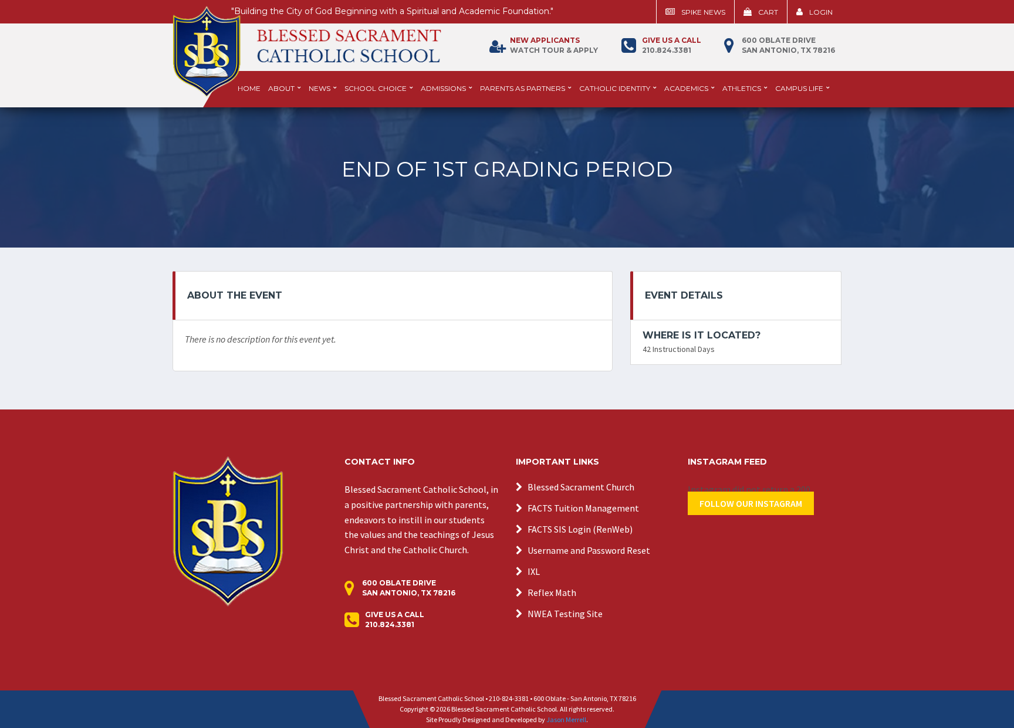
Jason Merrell (566, 719)
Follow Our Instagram (750, 503)
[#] (228, 530)
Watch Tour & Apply (554, 45)
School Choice (375, 88)
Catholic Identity (614, 88)
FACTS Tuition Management (583, 508)
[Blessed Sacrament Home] (307, 46)
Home (249, 88)
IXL (534, 571)
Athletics (741, 88)
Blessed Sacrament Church (581, 487)
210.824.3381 (671, 45)
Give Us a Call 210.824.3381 (394, 619)
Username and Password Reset (589, 550)
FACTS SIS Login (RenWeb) (580, 529)
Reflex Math (552, 592)
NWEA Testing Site (565, 613)
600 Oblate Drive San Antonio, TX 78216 (788, 45)
